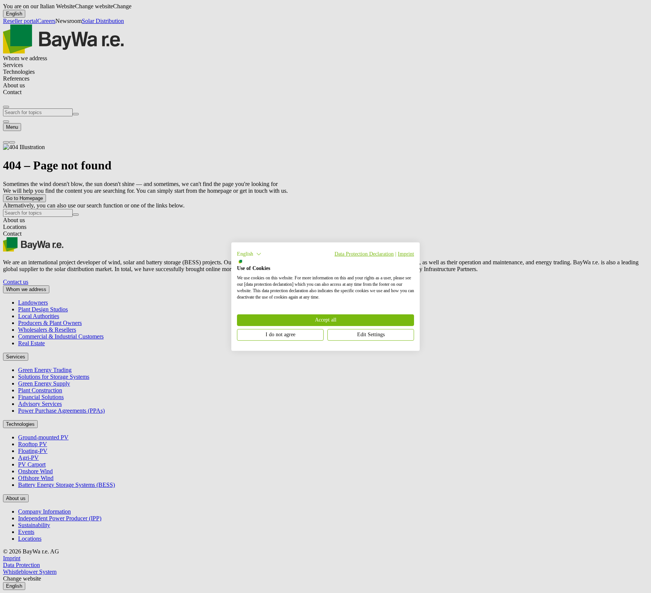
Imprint (406, 253)
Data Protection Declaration (364, 253)
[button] (249, 253)
